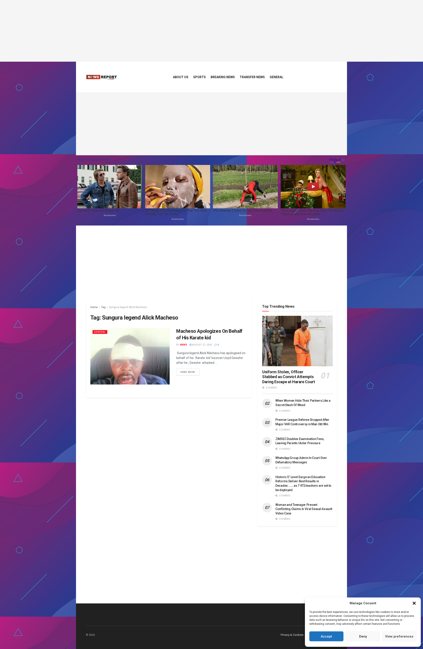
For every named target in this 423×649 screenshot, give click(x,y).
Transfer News (252, 77)
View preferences (399, 636)
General (276, 77)
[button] (414, 603)
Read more (189, 371)
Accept (326, 636)
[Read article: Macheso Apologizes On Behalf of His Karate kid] (130, 356)
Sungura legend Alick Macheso (128, 307)
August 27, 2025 (201, 344)
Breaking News (223, 77)
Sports (199, 77)
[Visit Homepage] (102, 77)
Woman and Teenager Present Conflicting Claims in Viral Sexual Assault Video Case (303, 509)
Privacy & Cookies (292, 634)
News (183, 344)
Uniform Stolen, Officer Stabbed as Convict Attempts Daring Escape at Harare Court (288, 377)
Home (94, 307)
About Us (180, 77)
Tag (103, 307)
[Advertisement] (211, 31)
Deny (363, 636)
